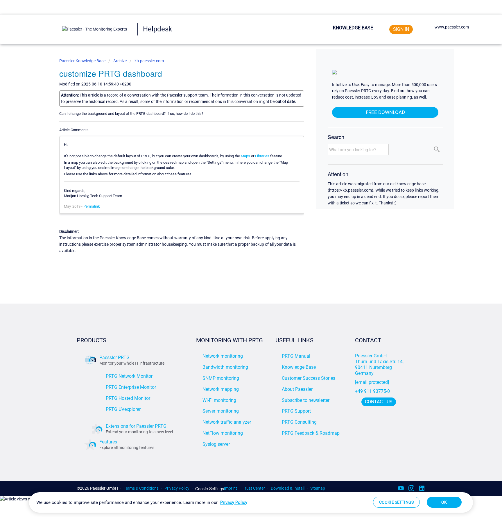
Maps (245, 156)
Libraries (262, 156)
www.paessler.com (452, 27)
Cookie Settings (209, 488)
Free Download (385, 112)
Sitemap (317, 488)
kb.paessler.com (149, 60)
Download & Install (287, 488)
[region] (251, 502)
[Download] (240, 186)
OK (444, 502)
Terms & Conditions (141, 488)
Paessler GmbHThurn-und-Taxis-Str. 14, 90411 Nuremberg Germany (380, 364)
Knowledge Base (353, 28)
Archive (120, 60)
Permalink (91, 206)
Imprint (230, 488)
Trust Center (254, 488)
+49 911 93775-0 (372, 391)
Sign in (401, 29)
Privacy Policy (176, 488)
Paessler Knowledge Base (82, 60)
